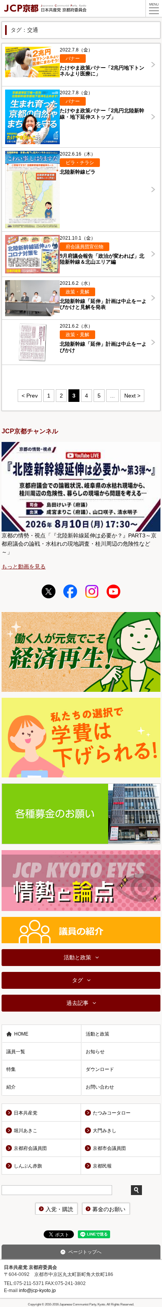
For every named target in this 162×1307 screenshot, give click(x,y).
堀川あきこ (25, 1130)
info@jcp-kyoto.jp (37, 1290)
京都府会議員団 (30, 1148)
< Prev (30, 395)
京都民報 (102, 1166)
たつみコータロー (112, 1113)
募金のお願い (108, 1209)
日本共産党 (25, 1113)
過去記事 (77, 1003)
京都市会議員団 (109, 1148)
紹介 (11, 1087)
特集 (11, 1069)
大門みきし (104, 1130)
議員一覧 (15, 1051)
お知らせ (95, 1051)
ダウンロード (100, 1069)
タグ (77, 980)
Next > (132, 395)
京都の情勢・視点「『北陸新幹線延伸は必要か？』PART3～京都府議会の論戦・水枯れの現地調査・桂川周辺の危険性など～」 (79, 543)
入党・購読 (59, 1209)
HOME (21, 1034)
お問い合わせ (100, 1087)
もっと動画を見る (24, 566)
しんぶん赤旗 (28, 1166)
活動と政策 (77, 957)
